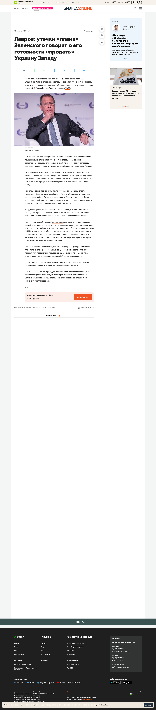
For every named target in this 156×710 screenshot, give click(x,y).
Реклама (44, 660)
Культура (46, 637)
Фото (42, 650)
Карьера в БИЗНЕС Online (23, 664)
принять (148, 705)
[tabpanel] (126, 39)
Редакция (18, 660)
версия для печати (87, 307)
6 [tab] (127, 106)
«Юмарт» (126, 29)
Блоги (16, 650)
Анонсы (43, 643)
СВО (27, 287)
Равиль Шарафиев (129, 27)
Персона (17, 647)
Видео (43, 647)
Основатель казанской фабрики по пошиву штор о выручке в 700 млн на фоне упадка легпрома (125, 52)
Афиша (16, 643)
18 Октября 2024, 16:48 (22, 31)
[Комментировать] (102, 29)
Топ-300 (70, 668)
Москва (120, 2)
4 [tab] (125, 106)
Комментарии (54, 316)
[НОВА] (42, 9)
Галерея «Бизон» (73, 664)
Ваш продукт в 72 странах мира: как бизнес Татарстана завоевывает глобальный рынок (125, 94)
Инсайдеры (71, 654)
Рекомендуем (117, 87)
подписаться (83, 297)
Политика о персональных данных (77, 692)
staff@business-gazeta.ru (120, 667)
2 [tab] (125, 58)
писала (49, 247)
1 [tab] (124, 58)
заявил (66, 262)
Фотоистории (45, 654)
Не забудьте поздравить (75, 647)
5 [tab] (126, 106)
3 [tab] (126, 58)
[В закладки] (102, 35)
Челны (107, 2)
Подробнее (104, 705)
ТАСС (67, 88)
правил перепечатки (88, 699)
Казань (16, 8)
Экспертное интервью (79, 637)
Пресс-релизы (19, 654)
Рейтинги (70, 650)
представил (57, 222)
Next (139, 59)
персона (115, 21)
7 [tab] (128, 106)
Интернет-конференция (75, 643)
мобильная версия (74, 683)
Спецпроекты (72, 660)
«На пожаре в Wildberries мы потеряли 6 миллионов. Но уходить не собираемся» (125, 41)
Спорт (20, 637)
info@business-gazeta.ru (120, 651)
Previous (113, 59)
